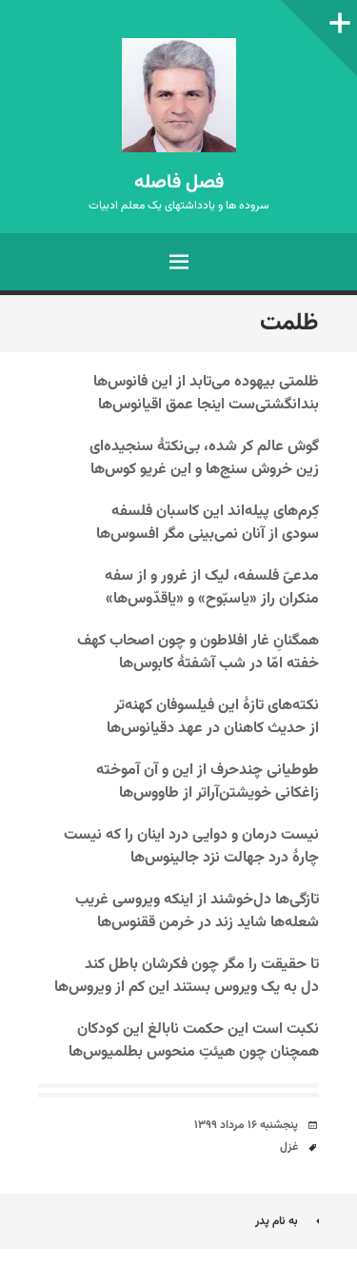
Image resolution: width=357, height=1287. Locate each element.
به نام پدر (276, 1221)
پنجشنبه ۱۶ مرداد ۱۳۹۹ (246, 1125)
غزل (289, 1147)
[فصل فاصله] (178, 95)
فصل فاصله (179, 182)
